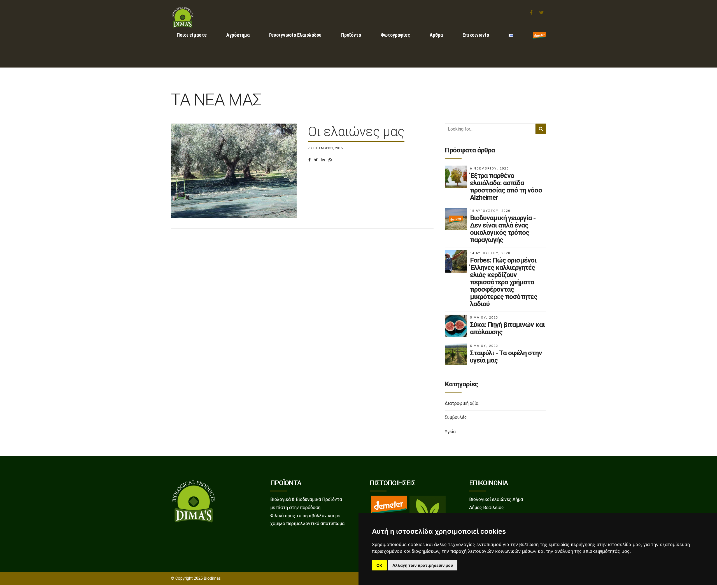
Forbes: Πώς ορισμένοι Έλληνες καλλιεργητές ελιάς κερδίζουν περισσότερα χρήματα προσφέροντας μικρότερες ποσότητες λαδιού (503, 282)
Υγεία (450, 431)
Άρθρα (436, 35)
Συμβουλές (456, 417)
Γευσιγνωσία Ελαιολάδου (295, 35)
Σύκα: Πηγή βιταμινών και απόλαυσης (507, 328)
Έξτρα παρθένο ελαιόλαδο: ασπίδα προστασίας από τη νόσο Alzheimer (506, 186)
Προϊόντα (351, 35)
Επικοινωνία (475, 35)
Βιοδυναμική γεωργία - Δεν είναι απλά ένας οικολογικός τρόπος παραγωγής (503, 229)
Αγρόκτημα (238, 35)
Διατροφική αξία (461, 403)
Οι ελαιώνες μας (356, 132)
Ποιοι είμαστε (192, 35)
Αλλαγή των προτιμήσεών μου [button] (422, 565)
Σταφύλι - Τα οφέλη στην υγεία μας (506, 356)
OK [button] (379, 565)
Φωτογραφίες (395, 35)
